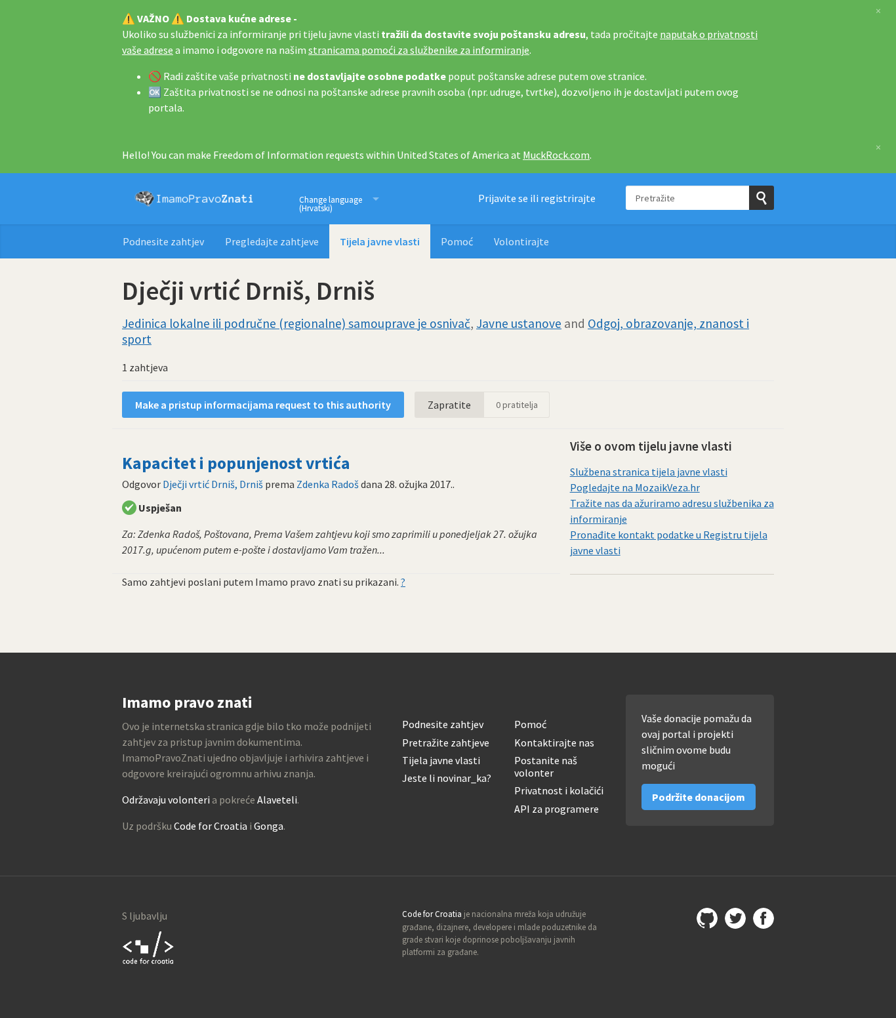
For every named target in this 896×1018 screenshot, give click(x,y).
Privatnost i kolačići (558, 790)
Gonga (268, 825)
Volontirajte (521, 241)
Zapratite (449, 404)
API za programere (556, 809)
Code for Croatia (210, 825)
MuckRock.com (556, 154)
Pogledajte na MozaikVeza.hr (635, 487)
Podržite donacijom (698, 797)
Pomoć (457, 241)
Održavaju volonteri (166, 799)
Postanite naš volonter (545, 766)
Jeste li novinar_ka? (446, 778)
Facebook (763, 918)
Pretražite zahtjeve (445, 743)
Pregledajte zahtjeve (272, 241)
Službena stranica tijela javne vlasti (648, 471)
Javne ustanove (518, 323)
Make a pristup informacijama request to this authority (263, 404)
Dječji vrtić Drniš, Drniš (213, 484)
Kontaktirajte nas (554, 743)
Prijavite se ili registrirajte (537, 198)
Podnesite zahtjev (163, 241)
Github (707, 918)
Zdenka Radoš (327, 484)
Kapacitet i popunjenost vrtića (236, 463)
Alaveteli (277, 799)
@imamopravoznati (735, 918)
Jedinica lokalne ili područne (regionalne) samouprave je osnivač (296, 323)
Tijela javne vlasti (380, 241)
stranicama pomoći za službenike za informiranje (418, 49)
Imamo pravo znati (194, 199)
